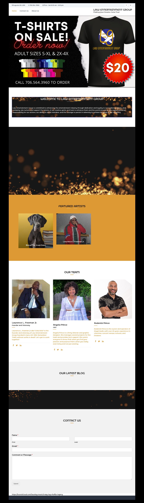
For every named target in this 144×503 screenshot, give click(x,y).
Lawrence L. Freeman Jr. (73, 242)
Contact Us (24, 11)
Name (15, 435)
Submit (16, 483)
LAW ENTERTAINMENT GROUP (112, 9)
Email (15, 446)
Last (76, 442)
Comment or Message (22, 455)
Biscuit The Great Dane (36, 245)
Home (14, 11)
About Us (35, 11)
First (13, 442)
